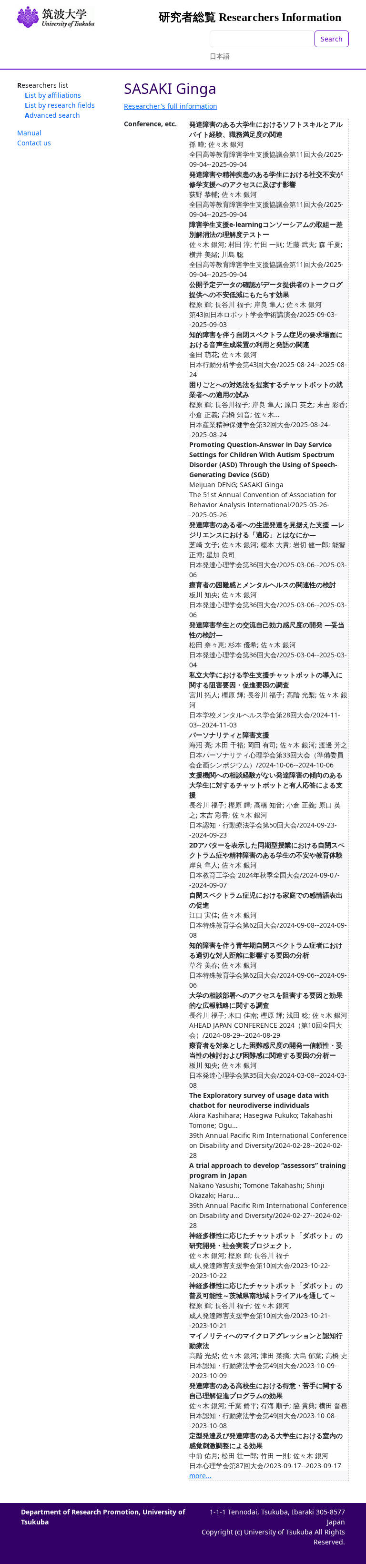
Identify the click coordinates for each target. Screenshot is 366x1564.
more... (200, 1475)
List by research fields (60, 105)
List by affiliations (53, 95)
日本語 (220, 56)
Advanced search (52, 115)
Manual (29, 132)
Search (332, 38)
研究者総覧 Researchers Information (250, 17)
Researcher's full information (170, 106)
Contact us (34, 142)
